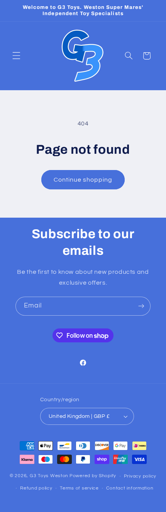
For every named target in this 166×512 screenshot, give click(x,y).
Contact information (129, 488)
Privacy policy (140, 476)
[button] (16, 56)
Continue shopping (83, 180)
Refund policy (36, 488)
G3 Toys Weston (49, 476)
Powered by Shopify (92, 476)
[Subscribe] (141, 306)
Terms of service (79, 488)
